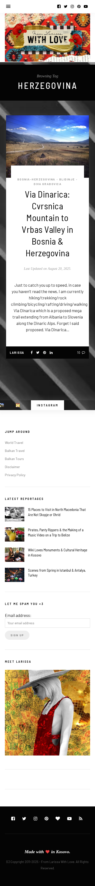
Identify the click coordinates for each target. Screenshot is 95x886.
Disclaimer (12, 467)
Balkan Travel (15, 451)
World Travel (14, 442)
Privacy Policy (15, 475)
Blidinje (67, 179)
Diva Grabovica (47, 184)
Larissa (17, 352)
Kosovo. (63, 851)
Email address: (18, 615)
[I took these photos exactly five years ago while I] (2, 405)
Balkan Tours (14, 459)
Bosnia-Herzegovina (36, 179)
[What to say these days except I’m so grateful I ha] (18, 405)
